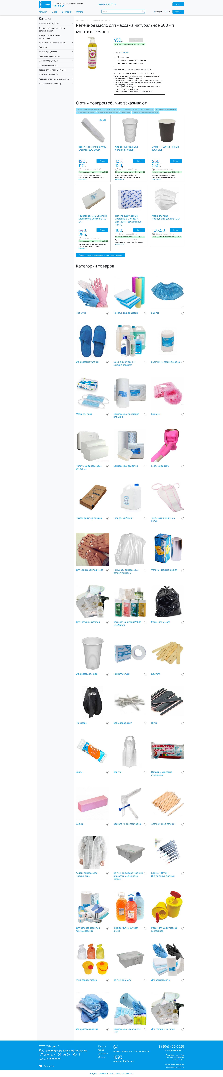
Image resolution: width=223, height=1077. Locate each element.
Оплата (79, 11)
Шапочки (155, 413)
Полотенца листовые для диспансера (145, 113)
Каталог (43, 11)
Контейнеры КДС (122, 979)
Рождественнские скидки (86, 113)
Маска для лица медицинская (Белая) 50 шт (166, 217)
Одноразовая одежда (87, 1029)
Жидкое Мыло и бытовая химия (126, 929)
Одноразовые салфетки (126, 465)
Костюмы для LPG (160, 465)
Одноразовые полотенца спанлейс (126, 415)
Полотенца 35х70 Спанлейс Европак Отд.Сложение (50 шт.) (93, 218)
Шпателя (155, 673)
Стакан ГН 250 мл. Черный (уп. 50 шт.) (165, 148)
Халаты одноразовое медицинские (86, 874)
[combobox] (123, 11)
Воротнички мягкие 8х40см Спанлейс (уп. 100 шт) (92, 148)
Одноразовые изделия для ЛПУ (108, 113)
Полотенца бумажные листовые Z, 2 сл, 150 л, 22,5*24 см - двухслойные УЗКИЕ (128, 220)
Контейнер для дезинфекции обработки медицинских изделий (128, 875)
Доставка (66, 11)
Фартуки (118, 771)
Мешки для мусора (160, 621)
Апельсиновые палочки (163, 823)
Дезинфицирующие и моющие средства (124, 363)
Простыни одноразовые (126, 312)
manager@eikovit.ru (174, 1050)
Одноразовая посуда (114, 109)
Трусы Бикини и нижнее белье (163, 519)
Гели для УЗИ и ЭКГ (123, 517)
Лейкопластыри (122, 673)
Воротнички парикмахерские (166, 109)
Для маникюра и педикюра (89, 569)
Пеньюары (81, 722)
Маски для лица (84, 413)
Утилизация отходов (86, 979)
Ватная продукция (123, 722)
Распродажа (125, 113)
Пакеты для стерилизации (89, 517)
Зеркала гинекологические (127, 823)
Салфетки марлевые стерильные (161, 773)
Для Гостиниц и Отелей (88, 621)
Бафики (79, 823)
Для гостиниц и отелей (163, 1029)
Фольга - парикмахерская (164, 569)
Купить (136, 40)
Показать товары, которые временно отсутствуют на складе (100, 255)
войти (178, 4)
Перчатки (81, 312)
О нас (54, 11)
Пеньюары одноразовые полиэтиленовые (126, 571)
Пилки (154, 722)
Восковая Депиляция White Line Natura (127, 623)
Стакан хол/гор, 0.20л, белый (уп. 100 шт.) (126, 148)
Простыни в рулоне (131, 109)
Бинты (79, 771)
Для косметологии (147, 109)
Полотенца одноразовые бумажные (89, 467)
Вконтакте (49, 1066)
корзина (178, 12)
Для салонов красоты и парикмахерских (91, 109)
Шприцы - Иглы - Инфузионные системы (163, 874)
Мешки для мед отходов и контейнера (164, 929)
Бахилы (155, 312)
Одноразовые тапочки (87, 361)
